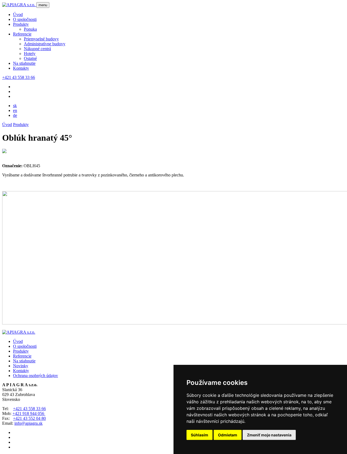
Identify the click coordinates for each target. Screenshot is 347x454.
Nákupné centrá (37, 48)
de (15, 115)
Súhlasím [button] (199, 435)
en (15, 110)
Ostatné (30, 58)
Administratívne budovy (44, 43)
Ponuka (30, 29)
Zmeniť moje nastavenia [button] (269, 435)
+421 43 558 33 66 (18, 77)
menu (42, 5)
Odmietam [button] (227, 435)
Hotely (30, 53)
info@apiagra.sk (28, 423)
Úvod (18, 14)
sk (15, 105)
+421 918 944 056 (28, 413)
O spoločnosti (25, 19)
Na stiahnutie (24, 63)
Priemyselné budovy (41, 39)
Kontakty (21, 68)
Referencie (22, 34)
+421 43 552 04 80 (29, 418)
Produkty (21, 24)
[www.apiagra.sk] (19, 4)
